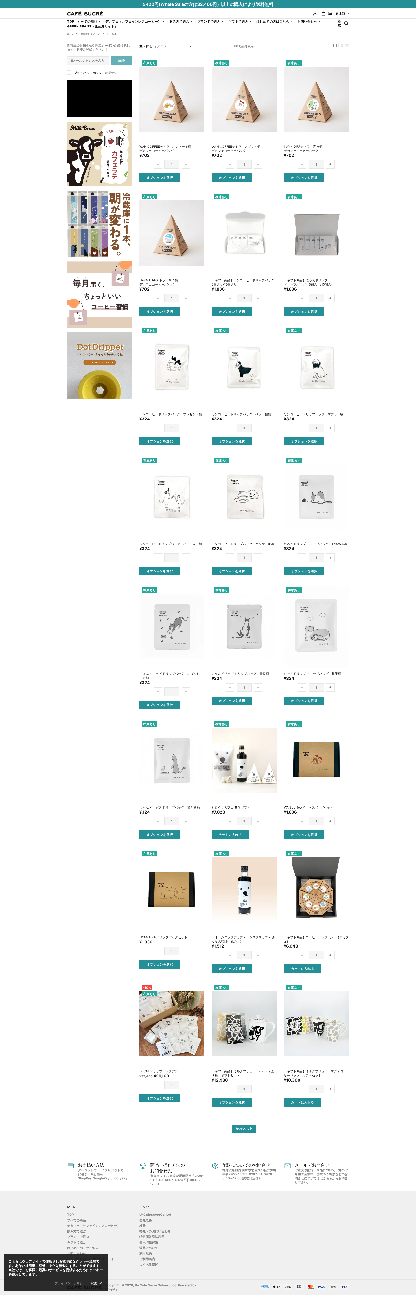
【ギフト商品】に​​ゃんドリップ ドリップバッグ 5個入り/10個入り (309, 282)
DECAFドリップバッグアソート (161, 1071)
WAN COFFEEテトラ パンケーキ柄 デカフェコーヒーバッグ (166, 149)
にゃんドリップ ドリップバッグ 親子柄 (312, 674)
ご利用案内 (147, 1259)
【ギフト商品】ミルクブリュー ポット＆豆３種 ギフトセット (243, 1073)
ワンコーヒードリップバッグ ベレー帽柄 (241, 414)
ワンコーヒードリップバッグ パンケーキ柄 (243, 544)
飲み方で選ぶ (76, 1231)
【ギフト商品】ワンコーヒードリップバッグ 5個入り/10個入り (244, 282)
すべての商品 (76, 1220)
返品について (148, 1248)
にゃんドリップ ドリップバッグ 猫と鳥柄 (169, 807)
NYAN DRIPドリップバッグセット (163, 937)
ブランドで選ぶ (78, 1237)
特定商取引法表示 (151, 1237)
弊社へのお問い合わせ (155, 1231)
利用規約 (145, 1253)
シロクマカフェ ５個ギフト (231, 807)
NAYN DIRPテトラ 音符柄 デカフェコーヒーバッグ (304, 149)
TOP (70, 1214)
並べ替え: (146, 46)
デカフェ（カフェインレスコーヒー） (93, 1226)
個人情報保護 (148, 1242)
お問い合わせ (76, 1253)
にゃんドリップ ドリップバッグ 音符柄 (240, 674)
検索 (142, 1226)
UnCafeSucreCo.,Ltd (155, 1214)
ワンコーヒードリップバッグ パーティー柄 (170, 544)
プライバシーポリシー (89, 73)
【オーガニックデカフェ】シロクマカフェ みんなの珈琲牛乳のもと (243, 939)
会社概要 (145, 1220)
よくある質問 (148, 1264)
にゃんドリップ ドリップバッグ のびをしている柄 (171, 676)
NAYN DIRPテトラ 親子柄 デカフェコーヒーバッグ (160, 282)
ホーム (70, 34)
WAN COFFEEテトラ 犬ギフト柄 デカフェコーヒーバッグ (237, 149)
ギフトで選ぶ (76, 1242)
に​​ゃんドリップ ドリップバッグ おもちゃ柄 (315, 544)
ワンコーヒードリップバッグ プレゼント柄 (170, 414)
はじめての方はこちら (82, 1248)
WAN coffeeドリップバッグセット (308, 807)
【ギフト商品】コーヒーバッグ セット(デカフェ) (316, 939)
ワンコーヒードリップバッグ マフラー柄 (313, 414)
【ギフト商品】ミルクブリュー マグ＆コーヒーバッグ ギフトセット (315, 1073)
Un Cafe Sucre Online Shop (85, 13)
